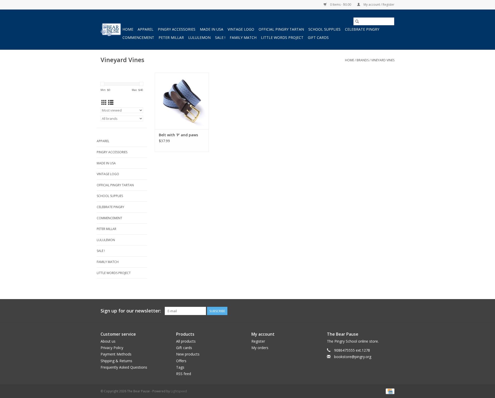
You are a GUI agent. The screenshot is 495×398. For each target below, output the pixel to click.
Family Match (243, 37)
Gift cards (318, 37)
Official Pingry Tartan (281, 29)
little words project (282, 37)
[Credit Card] (389, 391)
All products (186, 341)
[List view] (110, 102)
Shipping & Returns (116, 360)
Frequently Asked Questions (124, 367)
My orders (259, 347)
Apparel (145, 29)
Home (127, 29)
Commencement (138, 37)
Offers (181, 360)
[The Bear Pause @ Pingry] (111, 29)
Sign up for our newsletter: (131, 311)
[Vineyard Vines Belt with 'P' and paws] (182, 101)
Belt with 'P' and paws (178, 134)
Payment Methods (116, 354)
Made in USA (211, 29)
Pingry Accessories (176, 29)
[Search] (357, 21)
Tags (180, 367)
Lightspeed (179, 391)
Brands (363, 60)
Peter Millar (171, 37)
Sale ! (220, 37)
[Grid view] (104, 102)
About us (108, 341)
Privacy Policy (112, 347)
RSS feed (183, 373)
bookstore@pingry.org (352, 356)
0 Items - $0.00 (340, 4)
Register (258, 341)
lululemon (199, 37)
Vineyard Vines (382, 60)
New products (188, 354)
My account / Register (378, 4)
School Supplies (324, 29)
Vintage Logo (241, 29)
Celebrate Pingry (362, 29)
